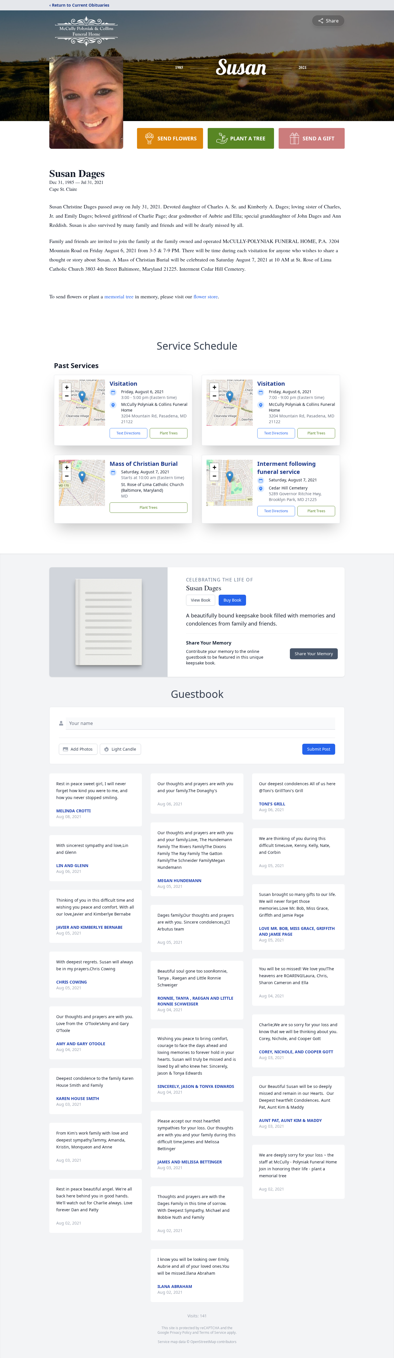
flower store (206, 296)
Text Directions (128, 433)
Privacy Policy (181, 1332)
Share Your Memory (314, 653)
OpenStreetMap (203, 1341)
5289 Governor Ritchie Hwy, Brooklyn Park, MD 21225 (295, 496)
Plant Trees (169, 433)
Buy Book (232, 600)
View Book (200, 600)
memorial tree (119, 296)
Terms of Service (212, 1332)
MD (124, 496)
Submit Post (318, 749)
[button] (82, 397)
